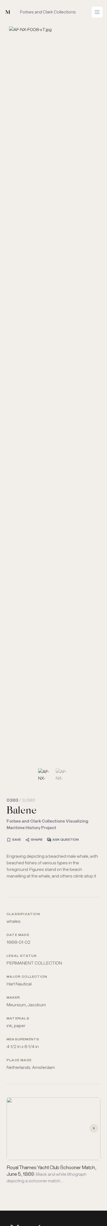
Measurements (23, 1039)
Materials (18, 1018)
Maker (13, 997)
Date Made (18, 935)
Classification (23, 914)
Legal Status (22, 956)
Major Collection (27, 977)
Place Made (19, 1060)
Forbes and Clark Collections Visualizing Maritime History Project (47, 824)
